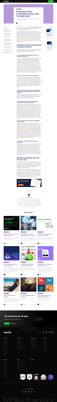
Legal (44, 343)
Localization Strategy (20, 363)
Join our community (49, 49)
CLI (30, 363)
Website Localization (33, 341)
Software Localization (20, 361)
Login (46, 1)
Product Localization (33, 348)
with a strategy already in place (29, 171)
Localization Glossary (33, 345)
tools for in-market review (26, 128)
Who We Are (5, 340)
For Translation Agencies (20, 345)
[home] (6, 1)
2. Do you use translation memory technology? (7, 37)
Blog (4, 361)
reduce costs (19, 79)
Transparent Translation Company (20, 367)
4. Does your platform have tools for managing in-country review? (8, 47)
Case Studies (6, 368)
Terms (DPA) (5, 350)
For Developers (19, 343)
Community (5, 366)
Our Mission (5, 341)
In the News (5, 345)
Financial (45, 340)
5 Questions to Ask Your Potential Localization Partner (8, 31)
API (30, 361)
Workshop (5, 363)
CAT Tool (5, 375)
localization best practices (24, 107)
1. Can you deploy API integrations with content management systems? (7, 34)
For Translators (19, 340)
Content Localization (33, 340)
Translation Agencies (20, 369)
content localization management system (26, 38)
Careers (5, 343)
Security (5, 370)
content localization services (23, 27)
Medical (45, 345)
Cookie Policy (6, 353)
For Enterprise (19, 341)
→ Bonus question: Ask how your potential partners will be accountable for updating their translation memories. (8, 40)
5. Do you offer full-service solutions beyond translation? (8, 50)
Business (45, 350)
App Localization (32, 343)
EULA (4, 355)
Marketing (45, 341)
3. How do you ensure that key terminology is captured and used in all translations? (8, 44)
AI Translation (6, 373)
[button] (12, 1)
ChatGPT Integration (20, 348)
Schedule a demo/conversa (17, 323)
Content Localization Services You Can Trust (8, 52)
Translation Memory (7, 371)
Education (45, 348)
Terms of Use (6, 348)
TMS (4, 378)
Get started (50, 1)
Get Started (49, 36)
